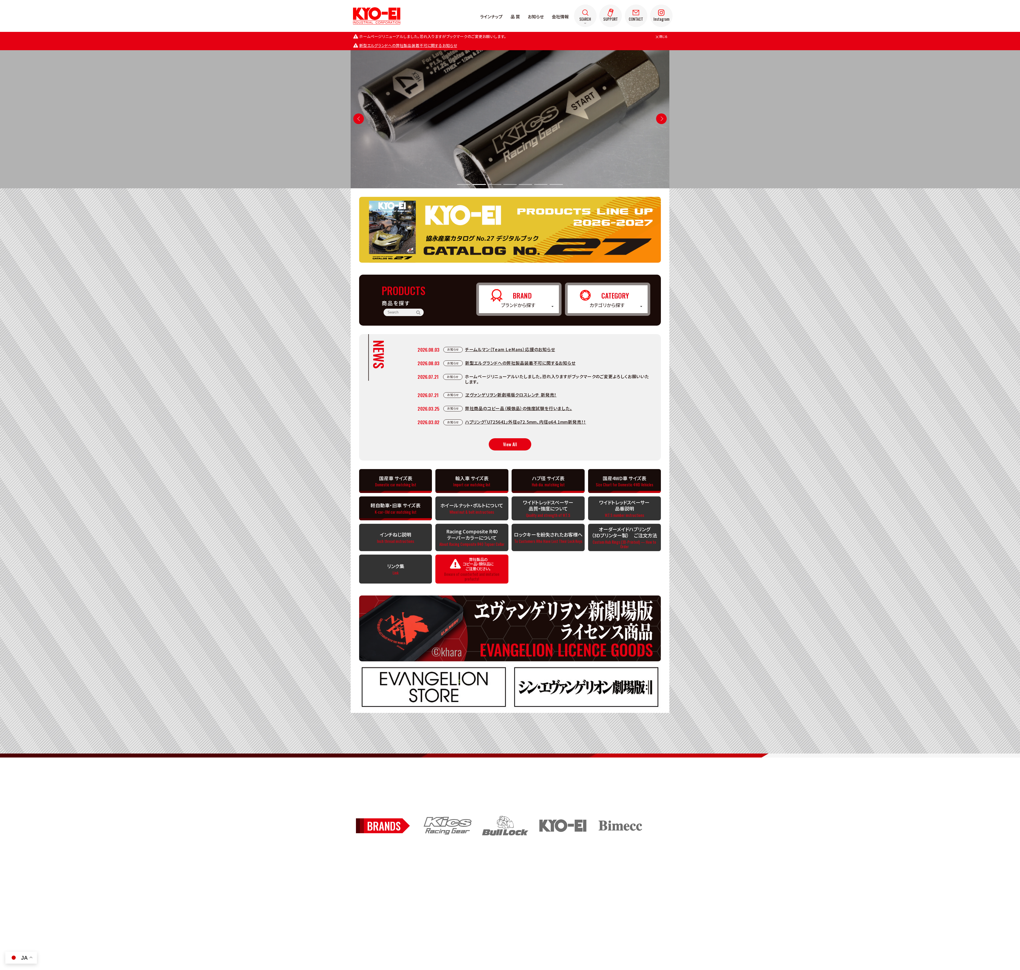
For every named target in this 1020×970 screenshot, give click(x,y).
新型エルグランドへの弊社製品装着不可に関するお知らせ (408, 45)
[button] (661, 118)
